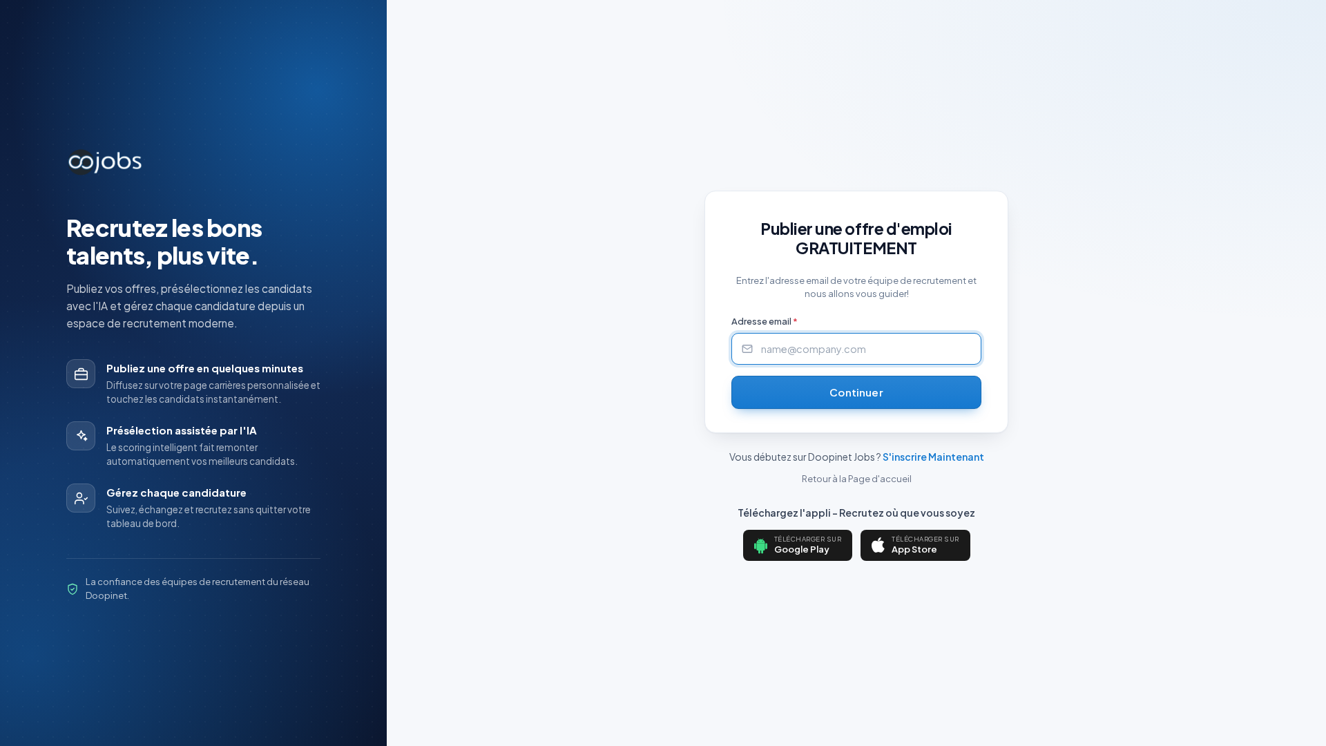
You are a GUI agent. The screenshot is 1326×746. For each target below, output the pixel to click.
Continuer (856, 392)
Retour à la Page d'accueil (857, 478)
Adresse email (764, 321)
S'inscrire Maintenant (933, 456)
